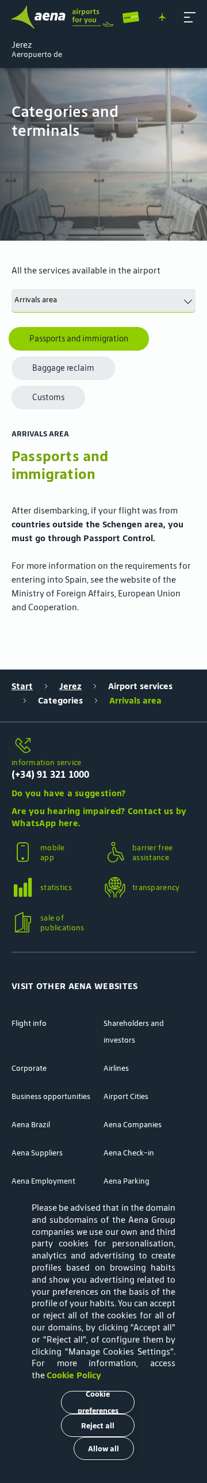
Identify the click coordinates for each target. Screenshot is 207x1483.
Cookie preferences (98, 1402)
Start (22, 686)
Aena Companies (132, 1125)
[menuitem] (103, 154)
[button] (189, 17)
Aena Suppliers (37, 1153)
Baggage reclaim (63, 368)
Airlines (116, 1068)
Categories (60, 700)
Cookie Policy (74, 1375)
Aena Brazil (31, 1125)
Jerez (70, 686)
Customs (48, 397)
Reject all (97, 1426)
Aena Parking (126, 1181)
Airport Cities (125, 1096)
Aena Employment (43, 1181)
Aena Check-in (128, 1153)
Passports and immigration (78, 338)
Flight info (29, 1023)
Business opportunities (51, 1096)
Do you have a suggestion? (69, 793)
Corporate (29, 1068)
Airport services (140, 686)
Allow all (103, 1449)
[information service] (103, 746)
